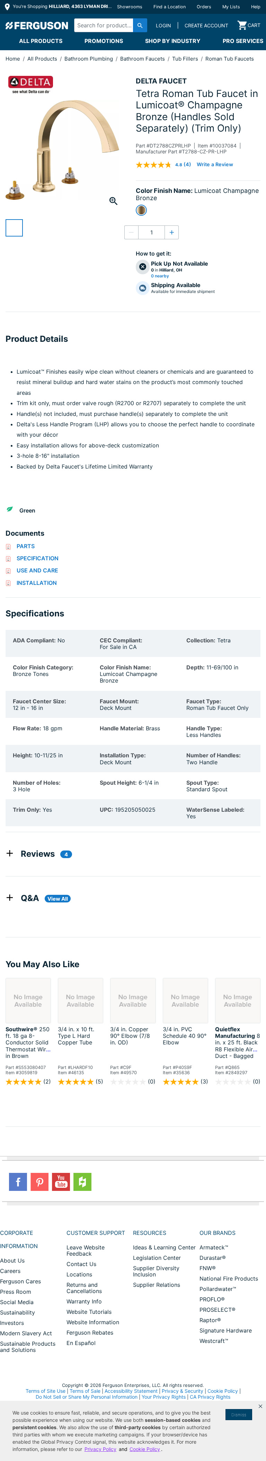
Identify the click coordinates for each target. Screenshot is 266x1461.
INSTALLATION (37, 582)
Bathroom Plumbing (89, 58)
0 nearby (160, 276)
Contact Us (81, 1263)
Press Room (15, 1291)
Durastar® (213, 1257)
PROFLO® (212, 1299)
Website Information (92, 1322)
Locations (79, 1274)
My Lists (231, 6)
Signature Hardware (226, 1330)
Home (13, 58)
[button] (260, 1406)
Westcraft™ (214, 1340)
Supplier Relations (156, 1284)
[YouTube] (61, 1182)
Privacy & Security (182, 1391)
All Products (40, 40)
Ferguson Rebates (89, 1332)
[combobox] (109, 25)
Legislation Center (157, 1257)
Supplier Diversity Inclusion (156, 1271)
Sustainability (17, 1312)
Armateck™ (214, 1247)
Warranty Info (84, 1301)
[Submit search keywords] (140, 25)
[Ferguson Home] (37, 25)
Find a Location (169, 6)
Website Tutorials (89, 1311)
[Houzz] (82, 1182)
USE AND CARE (37, 570)
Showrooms (129, 6)
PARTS (26, 546)
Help (255, 6)
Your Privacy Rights (164, 1397)
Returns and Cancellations (84, 1287)
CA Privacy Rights (210, 1397)
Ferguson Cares (20, 1281)
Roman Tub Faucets (229, 58)
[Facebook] (18, 1182)
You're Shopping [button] (62, 6)
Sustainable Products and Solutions (27, 1346)
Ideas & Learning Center (164, 1247)
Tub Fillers (186, 58)
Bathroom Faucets (143, 58)
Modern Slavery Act (26, 1333)
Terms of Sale (85, 1391)
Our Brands (218, 1232)
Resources (149, 1232)
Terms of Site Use (45, 1391)
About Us (12, 1260)
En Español (81, 1342)
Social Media (17, 1302)
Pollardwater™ (218, 1288)
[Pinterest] (39, 1182)
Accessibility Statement (131, 1391)
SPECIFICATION (38, 558)
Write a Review (215, 164)
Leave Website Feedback (85, 1250)
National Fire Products (229, 1278)
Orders (204, 6)
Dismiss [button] (238, 1414)
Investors (12, 1322)
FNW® (208, 1268)
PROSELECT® (218, 1309)
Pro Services (243, 40)
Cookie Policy (222, 1391)
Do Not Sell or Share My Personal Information (87, 1397)
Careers (10, 1270)
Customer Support (95, 1232)
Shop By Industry (173, 40)
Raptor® (210, 1320)
